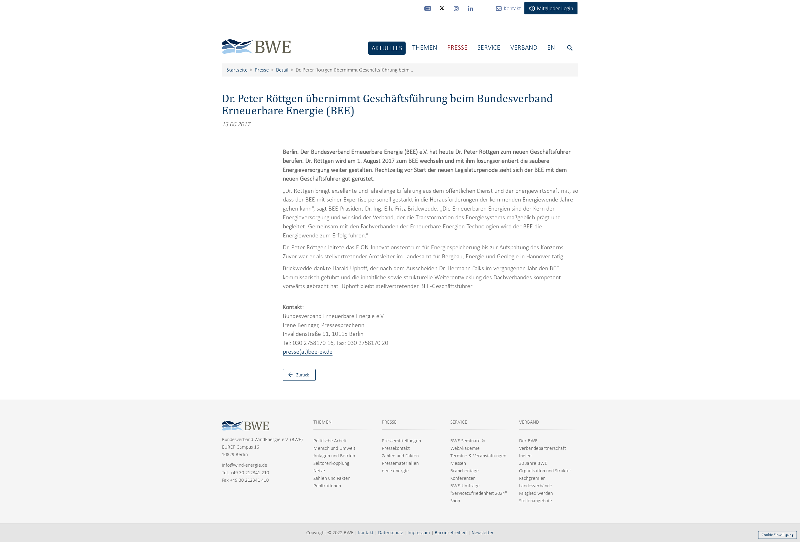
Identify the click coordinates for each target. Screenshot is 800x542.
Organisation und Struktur (545, 471)
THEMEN (322, 422)
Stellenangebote (535, 501)
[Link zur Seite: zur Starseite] (256, 42)
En (551, 47)
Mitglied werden (536, 493)
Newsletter (483, 533)
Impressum (419, 533)
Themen (424, 47)
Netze (319, 471)
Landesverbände (535, 486)
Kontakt (365, 533)
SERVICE (458, 422)
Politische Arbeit (330, 441)
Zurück (302, 375)
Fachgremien (532, 478)
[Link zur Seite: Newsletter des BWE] (427, 8)
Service (489, 47)
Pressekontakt (396, 448)
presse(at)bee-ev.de (307, 352)
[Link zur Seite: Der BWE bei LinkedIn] (470, 8)
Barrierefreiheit (451, 533)
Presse (457, 47)
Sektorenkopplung (331, 463)
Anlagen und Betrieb (334, 456)
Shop (455, 501)
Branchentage (464, 471)
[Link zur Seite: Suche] (570, 47)
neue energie (395, 471)
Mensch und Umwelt (334, 448)
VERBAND (529, 422)
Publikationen (327, 486)
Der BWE (528, 441)
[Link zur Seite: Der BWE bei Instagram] (456, 8)
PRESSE (389, 422)
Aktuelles (387, 48)
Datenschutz (390, 533)
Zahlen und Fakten (331, 478)
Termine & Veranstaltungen (478, 456)
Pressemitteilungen (401, 441)
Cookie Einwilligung (777, 534)
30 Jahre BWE (533, 463)
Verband (523, 47)
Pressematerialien (400, 463)
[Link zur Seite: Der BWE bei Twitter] (442, 11)
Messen (458, 463)
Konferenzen (463, 478)
